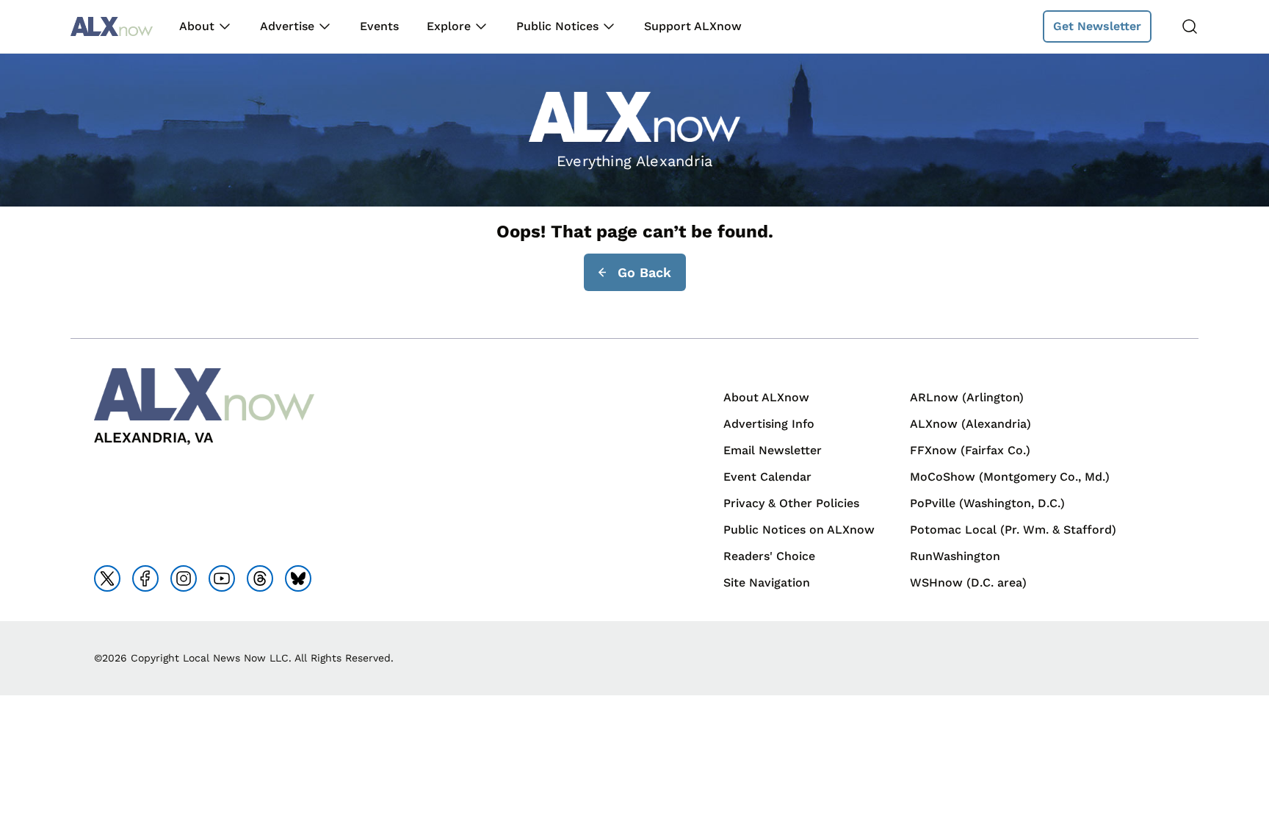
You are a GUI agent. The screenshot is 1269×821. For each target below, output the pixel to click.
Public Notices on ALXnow (799, 530)
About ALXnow (766, 397)
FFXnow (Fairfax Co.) (970, 450)
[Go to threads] (260, 578)
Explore (449, 26)
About (196, 26)
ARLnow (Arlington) (967, 397)
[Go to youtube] (222, 578)
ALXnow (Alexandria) (970, 424)
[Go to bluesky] (298, 578)
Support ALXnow (693, 26)
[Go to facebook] (145, 578)
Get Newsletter (1097, 26)
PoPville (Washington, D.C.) (987, 503)
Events (379, 26)
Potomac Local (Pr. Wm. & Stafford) (1013, 530)
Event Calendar (767, 477)
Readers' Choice (769, 556)
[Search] (1189, 26)
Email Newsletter (772, 450)
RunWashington (955, 556)
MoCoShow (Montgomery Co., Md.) (1010, 477)
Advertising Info (768, 424)
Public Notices (557, 26)
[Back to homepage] (111, 27)
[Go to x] (107, 578)
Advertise (287, 26)
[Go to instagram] (183, 578)
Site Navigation (766, 582)
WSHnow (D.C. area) (968, 582)
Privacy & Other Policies (791, 503)
